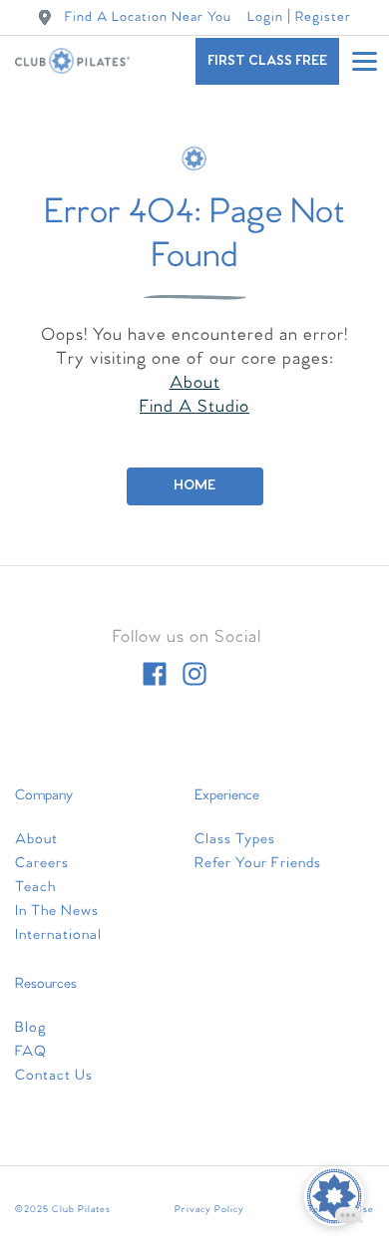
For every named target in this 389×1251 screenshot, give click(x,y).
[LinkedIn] (234, 674)
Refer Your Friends (257, 863)
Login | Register (299, 17)
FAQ (31, 1052)
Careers (42, 863)
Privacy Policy (209, 1209)
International (58, 935)
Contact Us (54, 1076)
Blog (31, 1028)
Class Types (234, 839)
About (195, 383)
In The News (57, 911)
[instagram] (194, 674)
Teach (35, 887)
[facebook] (155, 674)
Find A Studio (194, 407)
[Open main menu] (364, 61)
